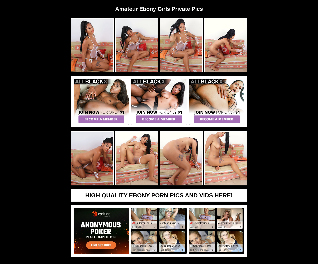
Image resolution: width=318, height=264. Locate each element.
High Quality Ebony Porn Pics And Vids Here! (159, 195)
